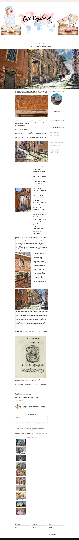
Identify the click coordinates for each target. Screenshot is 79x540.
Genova (25, 1)
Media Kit (50, 529)
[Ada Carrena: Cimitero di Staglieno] (21, 458)
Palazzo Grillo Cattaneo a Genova (20, 484)
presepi (60, 145)
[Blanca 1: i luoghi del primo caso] (21, 488)
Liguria (21, 1)
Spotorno (56, 152)
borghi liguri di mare (57, 132)
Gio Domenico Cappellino (27, 128)
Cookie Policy (34, 527)
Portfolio (51, 1)
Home (18, 1)
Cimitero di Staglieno (56, 135)
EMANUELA (21, 404)
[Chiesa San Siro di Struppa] (21, 442)
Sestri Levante (52, 152)
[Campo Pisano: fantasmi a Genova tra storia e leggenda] (21, 495)
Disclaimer (50, 527)
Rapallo (58, 149)
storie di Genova (21, 400)
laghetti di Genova (59, 139)
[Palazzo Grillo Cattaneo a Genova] (21, 480)
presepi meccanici (58, 146)
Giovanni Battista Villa (53, 139)
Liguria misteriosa (33, 1)
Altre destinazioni (46, 1)
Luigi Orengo (51, 142)
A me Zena (17, 393)
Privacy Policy (17, 527)
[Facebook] (54, 1)
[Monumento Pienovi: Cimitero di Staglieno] (21, 511)
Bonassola (51, 132)
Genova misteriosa (39, 1)
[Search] (57, 1)
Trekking (28, 1)
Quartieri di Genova (52, 149)
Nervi (62, 142)
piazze (51, 145)
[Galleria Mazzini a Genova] (21, 473)
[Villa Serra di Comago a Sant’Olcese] (21, 504)
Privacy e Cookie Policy (52, 534)
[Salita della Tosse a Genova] (21, 465)
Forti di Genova (52, 138)
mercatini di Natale (57, 142)
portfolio (50, 532)
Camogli (51, 135)
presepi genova (52, 146)
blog (16, 400)
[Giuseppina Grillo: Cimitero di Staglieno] (21, 450)
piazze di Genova (55, 145)
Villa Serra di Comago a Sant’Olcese (21, 507)
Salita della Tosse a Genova (20, 469)
